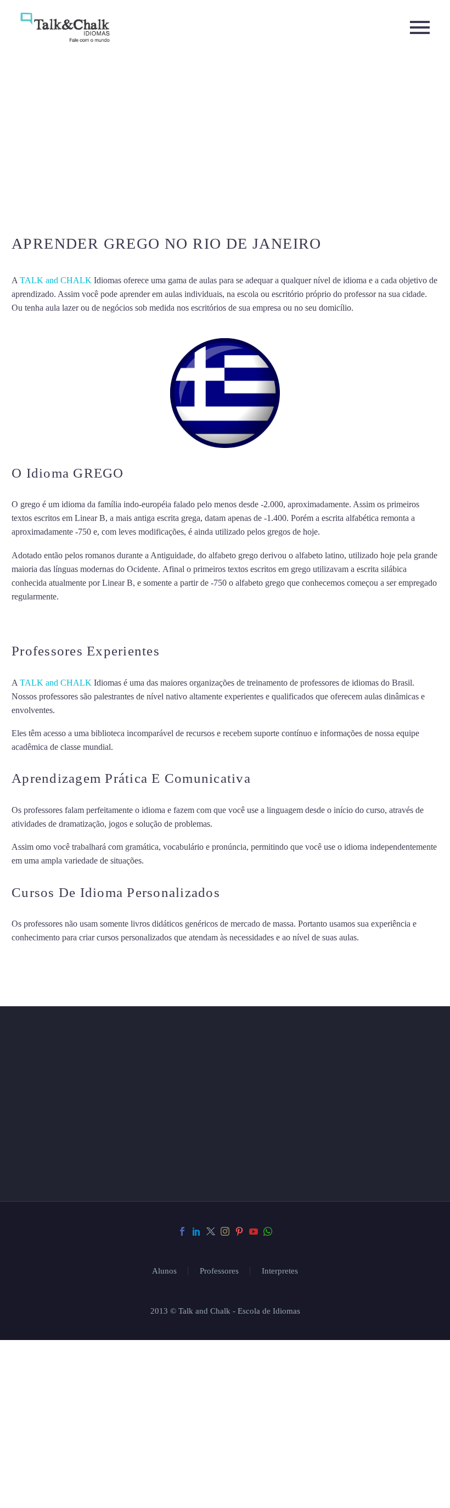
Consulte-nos (287, 1132)
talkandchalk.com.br (94, 1403)
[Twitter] (210, 1491)
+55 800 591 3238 (85, 1365)
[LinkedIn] (196, 1491)
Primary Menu (420, 27)
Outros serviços (295, 1242)
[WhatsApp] (267, 1491)
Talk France (32, 619)
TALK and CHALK (56, 280)
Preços (268, 1214)
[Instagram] (225, 1491)
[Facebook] (182, 1491)
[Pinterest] (239, 1491)
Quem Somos (283, 1187)
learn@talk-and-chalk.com (97, 1384)
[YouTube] (253, 1491)
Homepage (277, 1159)
